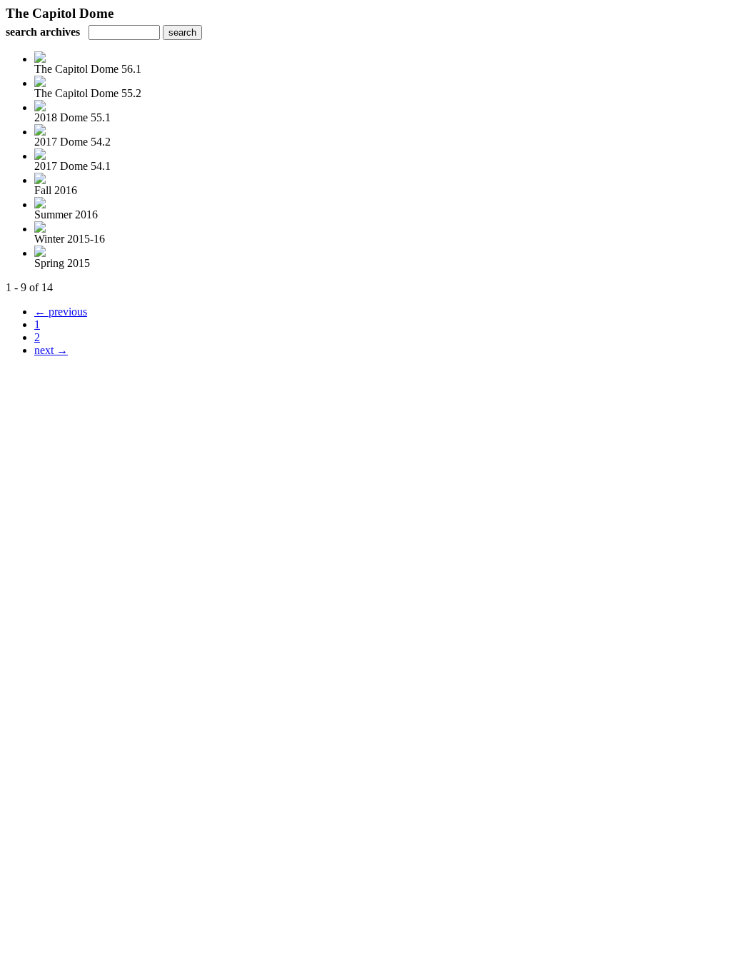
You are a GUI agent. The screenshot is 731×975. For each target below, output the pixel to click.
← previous (60, 311)
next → (51, 350)
